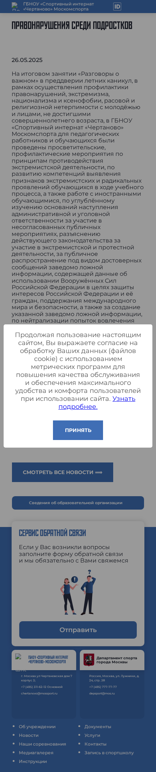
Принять (78, 430)
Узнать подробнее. (96, 403)
